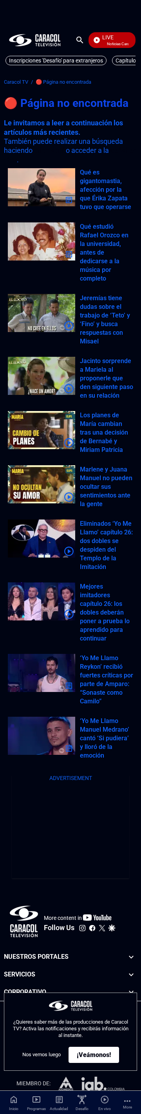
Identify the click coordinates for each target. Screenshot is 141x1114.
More (127, 1107)
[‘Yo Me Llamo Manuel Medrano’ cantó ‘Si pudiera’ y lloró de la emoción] (41, 736)
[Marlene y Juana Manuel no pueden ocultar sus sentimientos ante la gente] (41, 484)
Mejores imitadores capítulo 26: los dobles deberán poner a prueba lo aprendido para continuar (105, 612)
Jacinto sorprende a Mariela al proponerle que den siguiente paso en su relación (106, 378)
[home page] (34, 40)
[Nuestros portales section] (131, 957)
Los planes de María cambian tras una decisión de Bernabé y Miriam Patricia (104, 432)
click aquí (49, 150)
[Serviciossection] (131, 975)
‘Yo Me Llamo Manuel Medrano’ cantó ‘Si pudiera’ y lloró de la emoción (104, 738)
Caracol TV (16, 82)
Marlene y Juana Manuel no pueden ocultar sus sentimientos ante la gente (106, 487)
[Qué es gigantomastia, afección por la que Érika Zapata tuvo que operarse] (41, 187)
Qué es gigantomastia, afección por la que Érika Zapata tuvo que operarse (105, 190)
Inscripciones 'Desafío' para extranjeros (56, 60)
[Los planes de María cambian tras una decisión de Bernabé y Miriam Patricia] (41, 430)
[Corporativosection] (131, 992)
